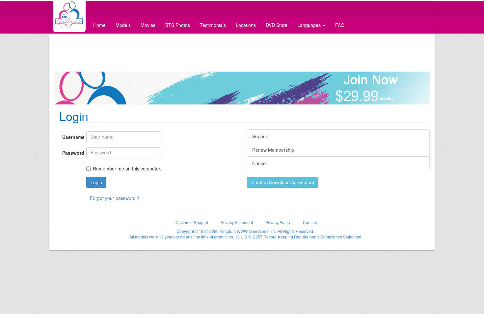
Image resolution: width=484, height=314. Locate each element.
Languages (309, 25)
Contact (310, 222)
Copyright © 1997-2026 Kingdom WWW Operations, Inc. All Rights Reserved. (245, 231)
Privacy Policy (277, 222)
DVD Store (276, 25)
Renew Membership (273, 149)
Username (71, 137)
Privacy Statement (237, 222)
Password (71, 152)
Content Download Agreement (282, 182)
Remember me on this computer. (127, 168)
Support (260, 136)
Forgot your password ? (115, 198)
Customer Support (191, 222)
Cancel (259, 163)
